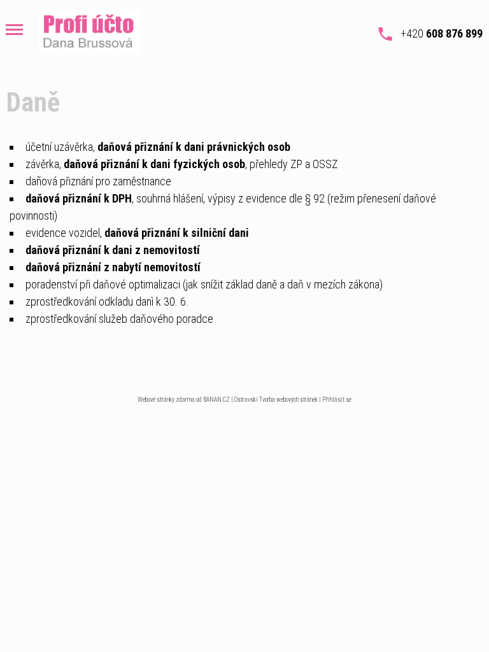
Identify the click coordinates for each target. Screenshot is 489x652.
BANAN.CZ (216, 399)
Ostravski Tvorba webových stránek (276, 399)
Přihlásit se (336, 399)
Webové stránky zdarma (166, 399)
